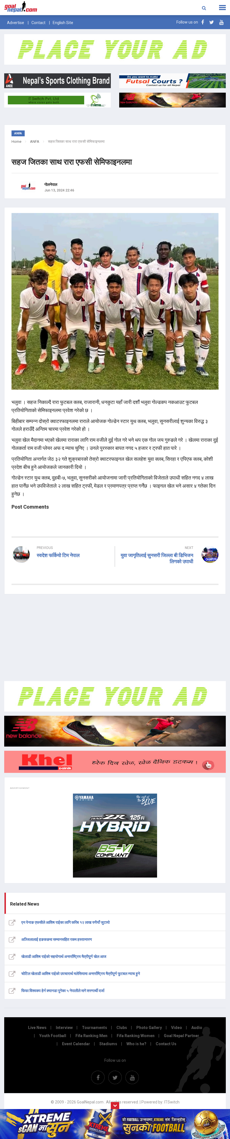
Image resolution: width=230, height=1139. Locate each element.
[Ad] (115, 696)
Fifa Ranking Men (91, 1035)
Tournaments (94, 1027)
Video (176, 1027)
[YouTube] (221, 22)
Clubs (121, 1027)
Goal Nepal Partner (181, 1035)
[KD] (115, 762)
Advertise (15, 22)
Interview (64, 1027)
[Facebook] (202, 22)
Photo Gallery (149, 1027)
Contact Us (166, 1044)
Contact (38, 22)
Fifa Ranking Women (136, 1035)
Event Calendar (76, 1044)
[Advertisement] (115, 637)
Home (16, 141)
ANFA (34, 141)
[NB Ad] (115, 731)
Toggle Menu (222, 7)
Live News (37, 1027)
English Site (63, 22)
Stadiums (108, 1044)
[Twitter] (211, 22)
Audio (196, 1027)
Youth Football (52, 1035)
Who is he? (136, 1044)
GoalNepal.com (46, 7)
